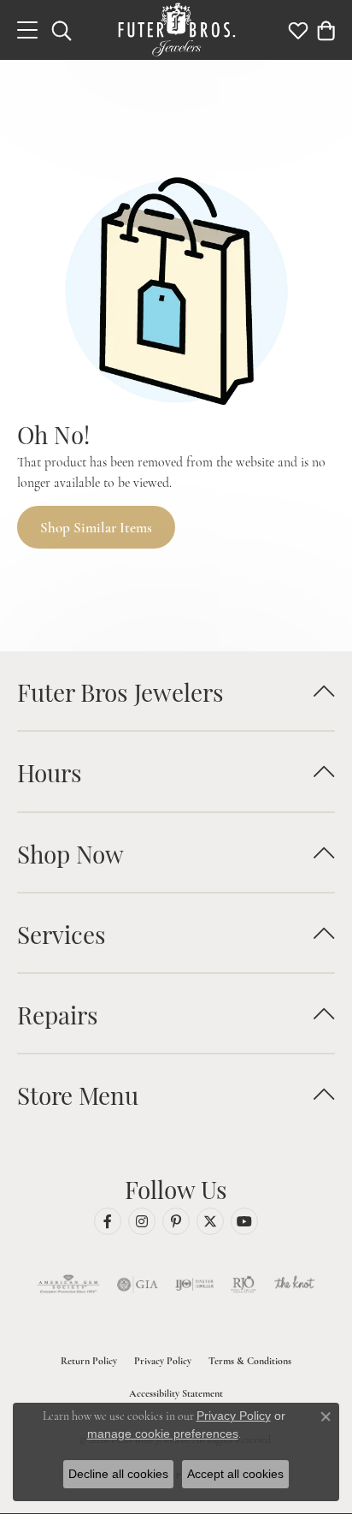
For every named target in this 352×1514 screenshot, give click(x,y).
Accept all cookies (235, 1474)
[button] (61, 30)
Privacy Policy (162, 1361)
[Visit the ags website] (68, 1284)
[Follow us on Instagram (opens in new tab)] (141, 1221)
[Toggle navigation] (27, 30)
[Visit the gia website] (137, 1284)
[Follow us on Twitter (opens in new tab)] (210, 1221)
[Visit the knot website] (294, 1284)
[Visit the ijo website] (194, 1284)
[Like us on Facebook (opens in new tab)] (107, 1221)
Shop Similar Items (96, 528)
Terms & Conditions (249, 1361)
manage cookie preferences (162, 1433)
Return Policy (89, 1361)
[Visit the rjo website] (243, 1284)
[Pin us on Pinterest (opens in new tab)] (176, 1221)
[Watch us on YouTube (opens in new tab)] (244, 1221)
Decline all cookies (118, 1474)
